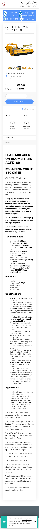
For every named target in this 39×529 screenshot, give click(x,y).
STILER (24, 115)
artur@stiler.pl (28, 13)
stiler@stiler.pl (12, 19)
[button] (12, 125)
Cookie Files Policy (27, 520)
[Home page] (4, 4)
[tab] (19, 138)
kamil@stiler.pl (28, 16)
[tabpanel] (19, 149)
